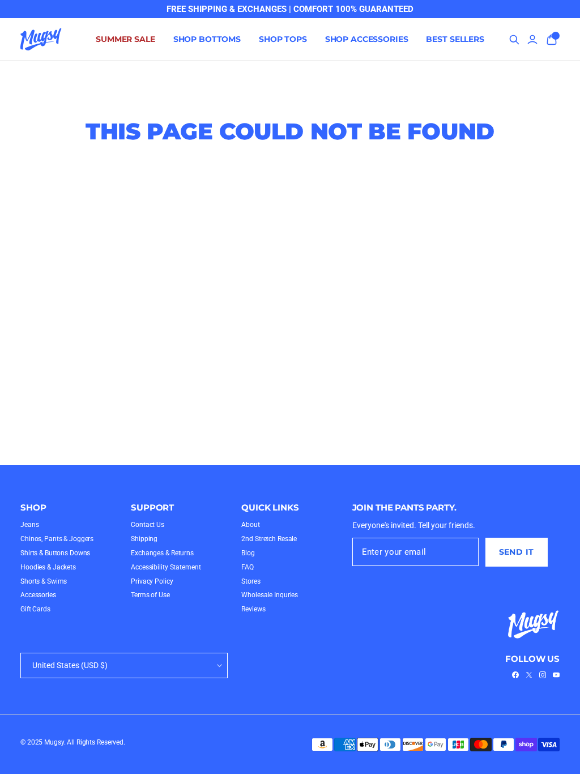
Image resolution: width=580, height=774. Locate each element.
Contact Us (147, 525)
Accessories (38, 595)
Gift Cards (35, 609)
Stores (250, 581)
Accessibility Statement (166, 567)
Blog (248, 553)
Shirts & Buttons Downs (55, 553)
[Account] (532, 39)
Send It (516, 552)
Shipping (144, 539)
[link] (515, 674)
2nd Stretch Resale (269, 539)
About (250, 525)
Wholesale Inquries (269, 595)
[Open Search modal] (514, 39)
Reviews (253, 609)
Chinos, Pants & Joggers (56, 539)
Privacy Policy (152, 581)
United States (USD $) (70, 665)
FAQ (247, 567)
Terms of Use (150, 595)
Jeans (29, 525)
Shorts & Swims (43, 581)
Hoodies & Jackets (48, 567)
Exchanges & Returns (162, 553)
